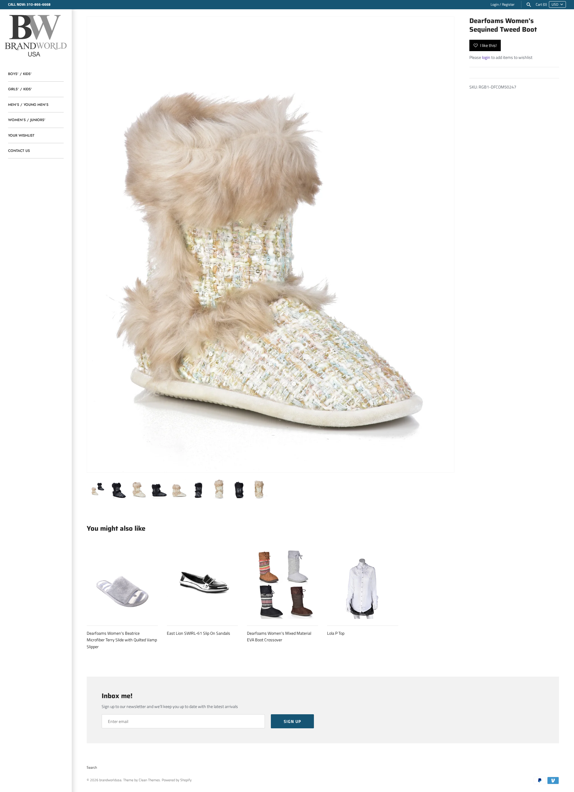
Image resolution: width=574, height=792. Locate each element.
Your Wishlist (21, 135)
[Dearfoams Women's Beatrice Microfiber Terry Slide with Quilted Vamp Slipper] (122, 583)
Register (508, 4)
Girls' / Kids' (20, 88)
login (486, 57)
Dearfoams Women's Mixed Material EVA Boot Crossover (279, 636)
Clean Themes (149, 780)
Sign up (292, 721)
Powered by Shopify (177, 780)
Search (92, 767)
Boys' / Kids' (20, 73)
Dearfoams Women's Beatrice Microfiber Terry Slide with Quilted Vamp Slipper (122, 640)
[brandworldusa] (36, 34)
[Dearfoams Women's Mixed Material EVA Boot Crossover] (282, 583)
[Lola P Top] (362, 583)
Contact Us (19, 150)
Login (495, 4)
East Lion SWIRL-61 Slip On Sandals (198, 633)
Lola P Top (335, 633)
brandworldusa (110, 780)
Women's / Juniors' (26, 119)
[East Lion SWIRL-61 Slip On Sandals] (202, 583)
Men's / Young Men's (28, 104)
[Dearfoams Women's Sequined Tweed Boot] (270, 244)
